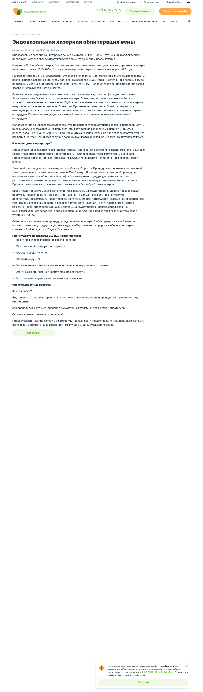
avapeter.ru (54, 2)
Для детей (98, 21)
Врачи (55, 21)
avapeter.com (72, 2)
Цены (32, 21)
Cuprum (88, 2)
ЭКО (163, 21)
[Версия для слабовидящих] (189, 2)
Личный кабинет (174, 2)
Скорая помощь (151, 2)
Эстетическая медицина (141, 21)
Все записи (33, 332)
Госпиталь (115, 21)
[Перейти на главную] (29, 11)
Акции (43, 21)
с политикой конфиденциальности (159, 672)
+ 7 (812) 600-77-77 (109, 9)
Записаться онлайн (175, 11)
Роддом (83, 21)
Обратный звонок (140, 11)
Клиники (68, 21)
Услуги (16, 21)
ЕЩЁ (172, 21)
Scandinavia (37, 2)
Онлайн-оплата (128, 2)
